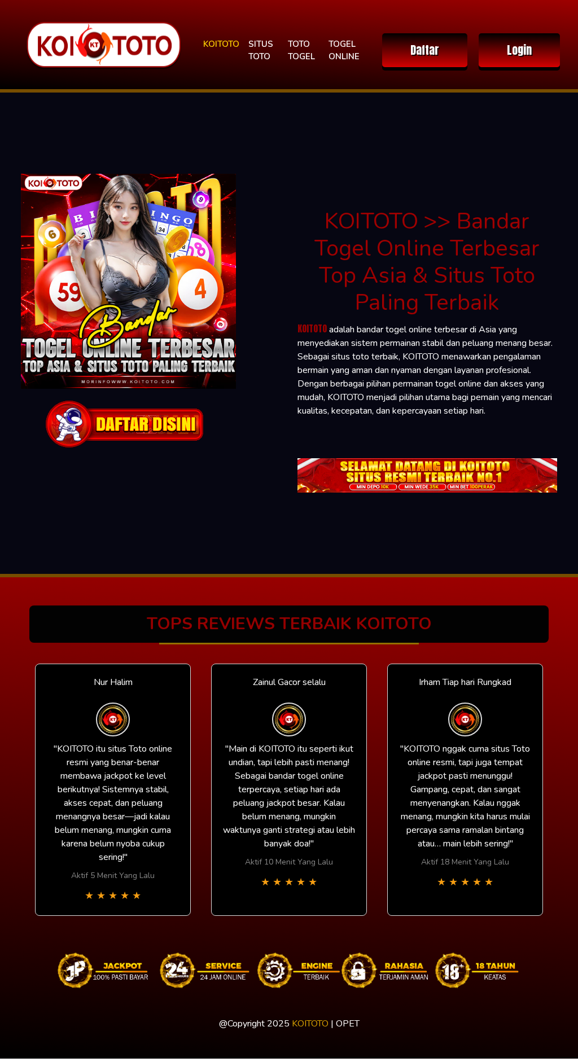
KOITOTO (221, 44)
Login (519, 50)
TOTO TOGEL (301, 50)
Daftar (424, 50)
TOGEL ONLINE (344, 50)
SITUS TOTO (260, 50)
